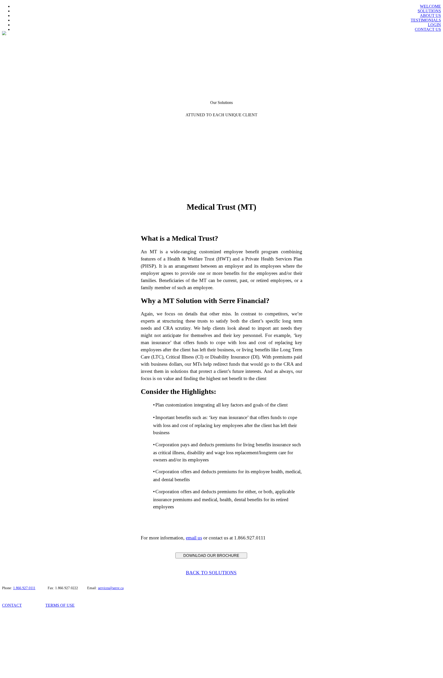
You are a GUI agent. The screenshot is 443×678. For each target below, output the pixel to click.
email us (194, 537)
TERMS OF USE (60, 605)
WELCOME (430, 6)
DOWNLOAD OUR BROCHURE (211, 555)
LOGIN (434, 25)
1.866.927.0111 (24, 588)
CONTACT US (428, 29)
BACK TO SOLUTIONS (211, 572)
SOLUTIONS (429, 11)
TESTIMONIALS (426, 20)
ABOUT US (430, 15)
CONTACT (12, 605)
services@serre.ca (111, 588)
